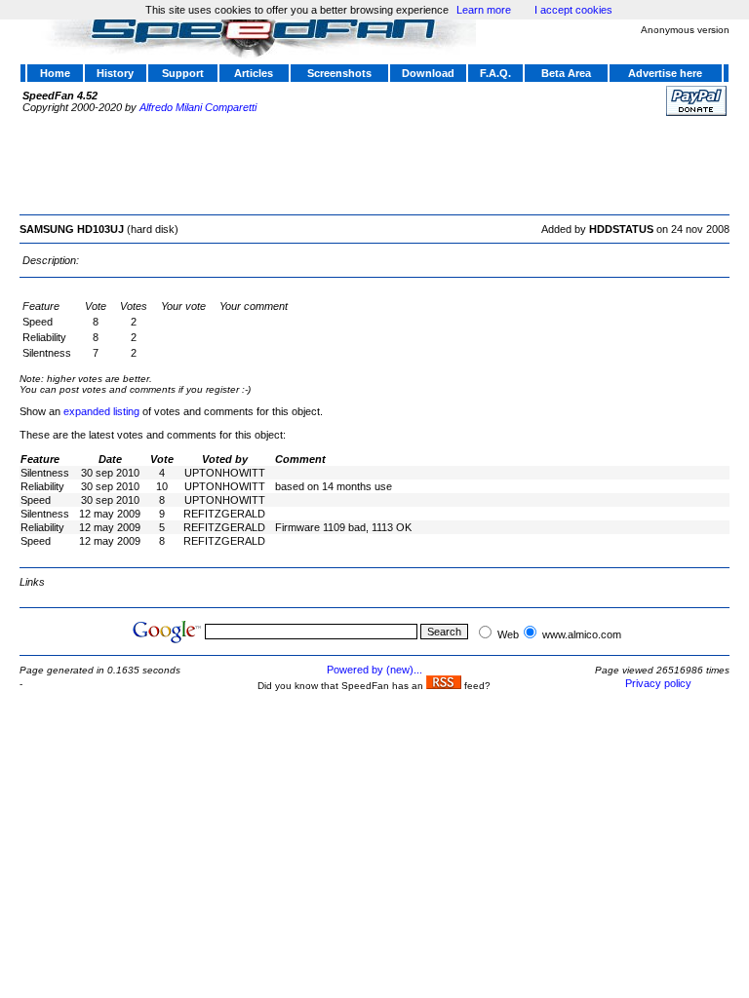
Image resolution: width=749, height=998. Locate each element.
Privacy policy (658, 683)
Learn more (483, 10)
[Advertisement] (374, 163)
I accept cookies (573, 10)
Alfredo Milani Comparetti (197, 107)
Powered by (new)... (374, 669)
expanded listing (101, 411)
